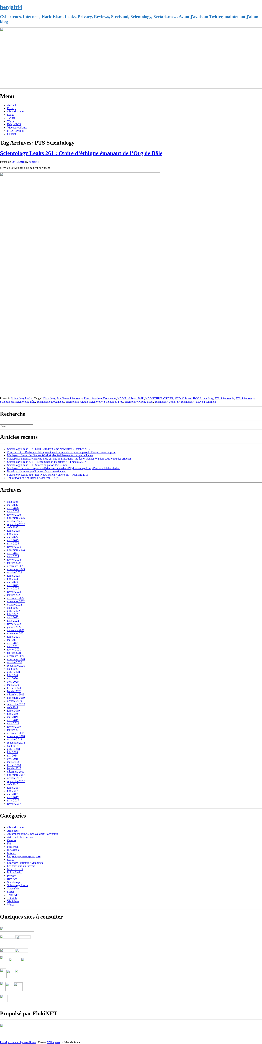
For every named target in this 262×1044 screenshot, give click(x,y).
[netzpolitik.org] (17, 930)
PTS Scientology (245, 398)
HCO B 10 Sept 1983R (130, 398)
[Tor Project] (3, 977)
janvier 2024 (14, 562)
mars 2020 (13, 684)
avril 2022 (13, 617)
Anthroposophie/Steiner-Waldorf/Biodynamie (32, 833)
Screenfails (13, 888)
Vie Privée (13, 901)
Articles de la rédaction (20, 837)
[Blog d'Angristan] (7, 951)
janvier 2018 (14, 768)
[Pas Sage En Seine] (3, 990)
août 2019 (12, 707)
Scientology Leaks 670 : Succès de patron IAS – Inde (37, 464)
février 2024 (14, 559)
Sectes (10, 891)
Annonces (13, 830)
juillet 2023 (13, 575)
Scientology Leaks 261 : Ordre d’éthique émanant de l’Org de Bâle (81, 153)
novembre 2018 (16, 736)
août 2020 (12, 668)
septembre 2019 (16, 704)
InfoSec (11, 853)
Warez (10, 121)
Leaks (10, 114)
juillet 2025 (13, 530)
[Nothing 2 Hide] (3, 1001)
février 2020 (14, 688)
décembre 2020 (15, 655)
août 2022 (12, 607)
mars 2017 (13, 800)
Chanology (49, 398)
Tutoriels (12, 898)
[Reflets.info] (23, 943)
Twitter (11, 117)
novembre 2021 (16, 633)
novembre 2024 (16, 549)
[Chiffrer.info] (10, 990)
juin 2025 (12, 533)
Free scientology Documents (100, 398)
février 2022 (14, 623)
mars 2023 (13, 588)
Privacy (11, 108)
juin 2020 (12, 675)
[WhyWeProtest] (14, 963)
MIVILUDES (15, 869)
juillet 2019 (13, 710)
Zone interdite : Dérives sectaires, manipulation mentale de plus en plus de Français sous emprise (61, 452)
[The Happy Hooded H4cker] (10, 977)
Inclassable (13, 849)
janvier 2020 (14, 691)
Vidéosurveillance (17, 127)
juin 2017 (12, 790)
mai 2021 (12, 639)
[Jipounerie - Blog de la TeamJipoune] (23, 937)
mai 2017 (12, 794)
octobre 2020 (14, 662)
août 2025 (12, 527)
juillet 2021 (13, 636)
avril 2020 (13, 681)
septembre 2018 (16, 742)
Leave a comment (206, 401)
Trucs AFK (13, 894)
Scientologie (7, 401)
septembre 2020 (16, 665)
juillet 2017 (13, 787)
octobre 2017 (14, 778)
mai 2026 (12, 504)
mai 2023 (12, 582)
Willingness (53, 1042)
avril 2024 (13, 553)
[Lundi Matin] (8, 937)
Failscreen (13, 846)
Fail (9, 843)
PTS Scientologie (224, 398)
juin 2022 (12, 614)
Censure (11, 840)
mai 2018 (12, 755)
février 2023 (14, 591)
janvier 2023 (14, 594)
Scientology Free (113, 401)
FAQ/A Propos (15, 130)
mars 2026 (13, 511)
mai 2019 (12, 716)
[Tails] (4, 963)
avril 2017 (13, 797)
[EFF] (24, 963)
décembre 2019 (15, 694)
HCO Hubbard (183, 398)
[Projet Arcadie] (22, 977)
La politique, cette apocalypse (23, 856)
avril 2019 (13, 720)
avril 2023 (13, 585)
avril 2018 (13, 758)
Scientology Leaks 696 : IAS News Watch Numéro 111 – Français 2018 (47, 474)
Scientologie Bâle (25, 401)
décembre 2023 (15, 566)
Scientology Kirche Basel (138, 401)
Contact (11, 133)
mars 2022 (13, 620)
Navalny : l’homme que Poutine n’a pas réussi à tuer (36, 471)
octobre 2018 (14, 739)
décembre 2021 (15, 630)
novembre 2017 (16, 774)
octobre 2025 (14, 521)
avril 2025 (13, 540)
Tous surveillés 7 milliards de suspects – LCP (32, 477)
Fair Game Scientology (70, 398)
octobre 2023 (14, 572)
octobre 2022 (14, 604)
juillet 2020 (13, 672)
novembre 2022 (16, 601)
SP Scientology (185, 401)
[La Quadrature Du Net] (18, 990)
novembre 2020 (16, 659)
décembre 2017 (15, 771)
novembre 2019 (16, 697)
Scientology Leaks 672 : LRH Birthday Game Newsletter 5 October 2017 (48, 448)
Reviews (12, 878)
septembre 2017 (16, 781)
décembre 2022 (15, 598)
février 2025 (14, 546)
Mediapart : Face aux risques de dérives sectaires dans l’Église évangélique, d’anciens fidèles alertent (63, 468)
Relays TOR (14, 124)
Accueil (11, 105)
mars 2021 (13, 646)
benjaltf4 (11, 7)
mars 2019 (13, 723)
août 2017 (12, 784)
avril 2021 (13, 643)
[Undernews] (8, 943)
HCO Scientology (203, 398)
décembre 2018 (15, 733)
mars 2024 (13, 556)
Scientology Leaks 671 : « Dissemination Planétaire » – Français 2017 (46, 461)
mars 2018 (13, 761)
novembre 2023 (16, 569)
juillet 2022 (13, 610)
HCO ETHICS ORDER (159, 398)
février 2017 (14, 803)
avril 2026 (13, 508)
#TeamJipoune (15, 111)
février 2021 (14, 649)
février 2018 (14, 765)
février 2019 (14, 726)
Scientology (95, 401)
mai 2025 (12, 537)
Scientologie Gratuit (76, 401)
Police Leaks (14, 872)
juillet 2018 (13, 749)
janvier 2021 (14, 652)
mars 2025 (13, 543)
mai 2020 (12, 678)
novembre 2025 (16, 517)
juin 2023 (12, 578)
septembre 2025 (16, 524)
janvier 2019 (14, 729)
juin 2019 (12, 713)
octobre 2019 (14, 700)
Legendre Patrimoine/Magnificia (25, 862)
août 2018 (12, 745)
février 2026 (14, 514)
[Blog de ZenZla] (21, 951)
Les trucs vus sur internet (21, 866)
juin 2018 (12, 752)
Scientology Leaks (21, 398)
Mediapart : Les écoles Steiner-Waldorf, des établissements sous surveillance (50, 455)
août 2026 (12, 501)
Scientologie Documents (50, 401)
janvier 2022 (14, 627)
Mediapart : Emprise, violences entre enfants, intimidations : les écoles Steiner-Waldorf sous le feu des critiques (69, 458)
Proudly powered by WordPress (18, 1042)
